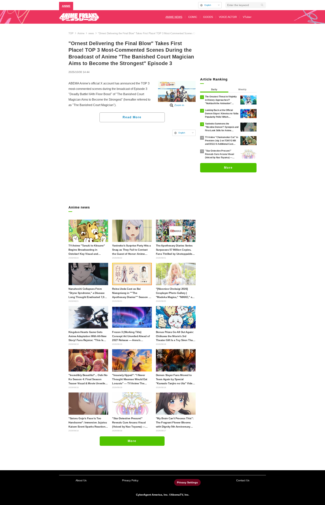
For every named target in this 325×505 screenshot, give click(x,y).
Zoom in (179, 105)
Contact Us (242, 480)
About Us (81, 480)
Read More (132, 117)
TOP (71, 33)
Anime (80, 33)
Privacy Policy (130, 480)
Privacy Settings (187, 482)
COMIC (192, 16)
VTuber (247, 16)
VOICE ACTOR (228, 16)
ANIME (66, 6)
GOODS (208, 16)
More (132, 441)
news (91, 33)
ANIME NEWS (174, 16)
